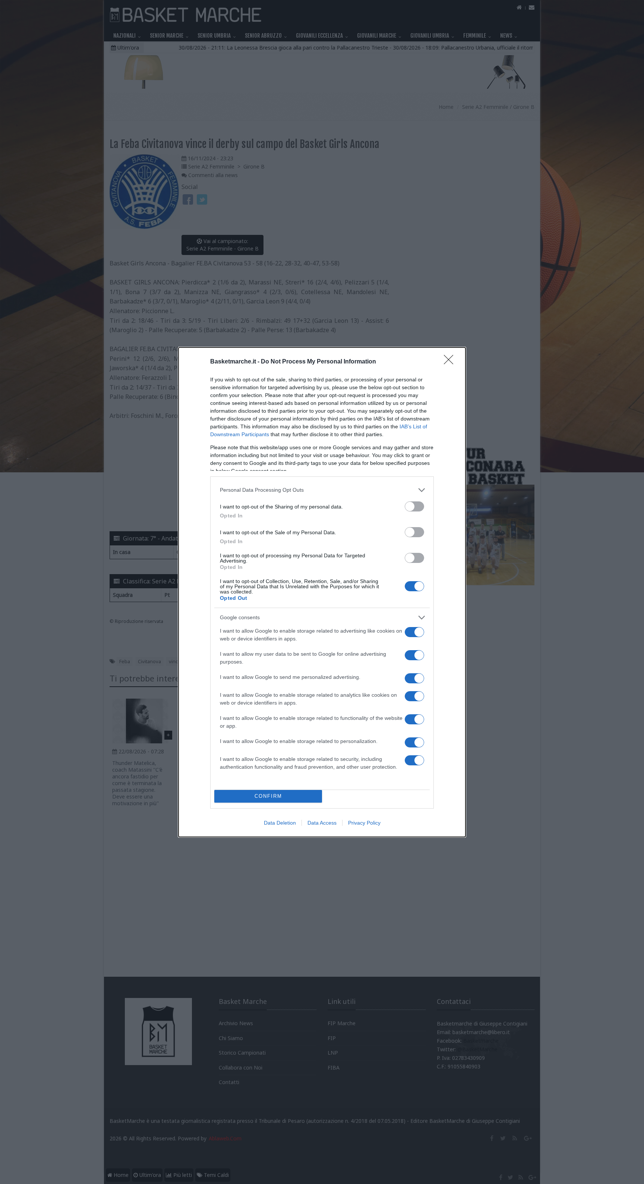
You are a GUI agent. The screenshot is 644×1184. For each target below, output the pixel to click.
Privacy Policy (364, 823)
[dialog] (322, 592)
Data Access (322, 823)
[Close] (451, 362)
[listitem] (322, 490)
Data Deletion (280, 823)
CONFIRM (268, 796)
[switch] (414, 506)
